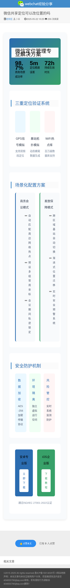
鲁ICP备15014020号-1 (46, 572)
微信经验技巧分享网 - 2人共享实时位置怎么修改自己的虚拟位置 (35, 4)
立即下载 (24, 480)
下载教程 (46, 480)
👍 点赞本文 (26, 543)
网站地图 (61, 572)
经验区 (9, 18)
